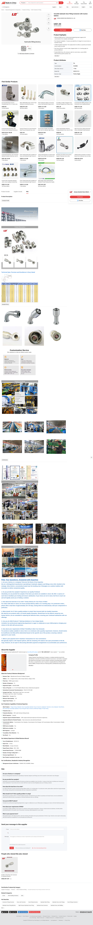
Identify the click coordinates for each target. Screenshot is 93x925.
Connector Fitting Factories (8, 902)
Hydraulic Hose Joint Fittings (58, 902)
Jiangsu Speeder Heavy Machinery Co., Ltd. (66, 18)
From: (7, 829)
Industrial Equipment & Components (13, 9)
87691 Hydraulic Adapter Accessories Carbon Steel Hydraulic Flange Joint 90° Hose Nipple (46, 103)
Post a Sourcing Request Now (39, 848)
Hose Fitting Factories (33, 902)
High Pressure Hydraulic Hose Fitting (26, 905)
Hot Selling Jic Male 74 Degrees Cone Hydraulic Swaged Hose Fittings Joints (64, 103)
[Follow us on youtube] (87, 912)
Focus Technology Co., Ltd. (37, 920)
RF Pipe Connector (29, 708)
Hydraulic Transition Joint (48, 707)
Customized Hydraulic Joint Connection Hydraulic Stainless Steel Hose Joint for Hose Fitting (10, 155)
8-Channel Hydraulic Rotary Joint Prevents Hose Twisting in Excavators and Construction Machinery (10, 129)
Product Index (69, 916)
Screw (3, 895)
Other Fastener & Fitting (36, 9)
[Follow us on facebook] (81, 912)
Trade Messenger (23, 912)
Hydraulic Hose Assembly (23, 707)
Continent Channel (62, 916)
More (2, 907)
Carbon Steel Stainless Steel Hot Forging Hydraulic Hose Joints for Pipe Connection (64, 129)
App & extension (75, 7)
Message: (7, 836)
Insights (75, 916)
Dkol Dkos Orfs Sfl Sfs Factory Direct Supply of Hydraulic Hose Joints (63, 155)
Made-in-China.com (40, 917)
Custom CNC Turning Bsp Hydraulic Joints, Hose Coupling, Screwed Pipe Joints (9, 181)
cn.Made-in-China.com (59, 917)
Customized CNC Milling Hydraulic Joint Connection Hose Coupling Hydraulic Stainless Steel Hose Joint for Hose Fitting (82, 103)
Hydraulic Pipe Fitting (45, 902)
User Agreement (54, 920)
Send (12, 848)
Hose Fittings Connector (72, 902)
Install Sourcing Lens (35, 912)
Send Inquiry (63, 30)
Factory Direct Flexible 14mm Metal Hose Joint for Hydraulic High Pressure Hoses (46, 129)
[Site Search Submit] (61, 2)
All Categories (6, 7)
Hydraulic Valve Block (59, 707)
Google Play (13, 912)
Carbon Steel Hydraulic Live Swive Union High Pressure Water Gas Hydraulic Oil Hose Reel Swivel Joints (46, 155)
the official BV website (33, 652)
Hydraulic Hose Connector (35, 707)
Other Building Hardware (13, 895)
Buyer (60, 7)
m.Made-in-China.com (50, 917)
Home (2, 9)
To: (8, 833)
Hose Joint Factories (21, 902)
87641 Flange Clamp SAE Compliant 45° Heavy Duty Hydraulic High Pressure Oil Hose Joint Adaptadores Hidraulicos (28, 155)
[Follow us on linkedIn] (91, 912)
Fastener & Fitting (26, 9)
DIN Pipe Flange (37, 708)
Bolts (22, 895)
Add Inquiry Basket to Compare (26, 53)
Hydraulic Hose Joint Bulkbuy (57, 905)
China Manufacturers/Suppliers (35, 916)
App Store (5, 912)
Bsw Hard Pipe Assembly (8, 708)
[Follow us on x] (83, 912)
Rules (91, 7)
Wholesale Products (46, 916)
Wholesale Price (54, 916)
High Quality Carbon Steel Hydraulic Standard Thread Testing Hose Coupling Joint (46, 181)
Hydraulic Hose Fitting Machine (9, 905)
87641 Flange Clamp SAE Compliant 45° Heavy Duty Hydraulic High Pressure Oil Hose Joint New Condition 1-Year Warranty (28, 181)
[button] (57, 2)
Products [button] (23, 2)
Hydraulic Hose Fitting (20, 708)
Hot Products (18, 916)
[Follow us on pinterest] (89, 912)
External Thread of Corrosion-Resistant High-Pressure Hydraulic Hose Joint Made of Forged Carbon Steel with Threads (28, 129)
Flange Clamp (14, 707)
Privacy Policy (67, 920)
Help (67, 7)
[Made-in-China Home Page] (8, 2)
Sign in (90, 3)
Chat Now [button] (83, 30)
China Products (25, 916)
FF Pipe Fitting (45, 708)
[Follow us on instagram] (85, 912)
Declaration (61, 920)
